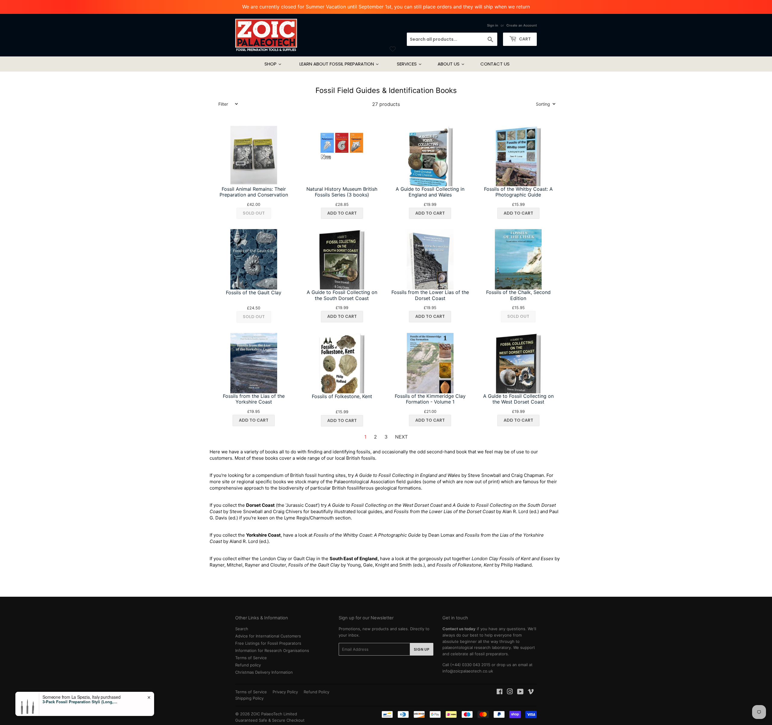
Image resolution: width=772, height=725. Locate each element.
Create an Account (521, 25)
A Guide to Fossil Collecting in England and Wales (430, 192)
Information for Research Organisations (272, 650)
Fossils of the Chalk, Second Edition (518, 295)
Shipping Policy (249, 698)
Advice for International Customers (268, 636)
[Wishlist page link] (393, 49)
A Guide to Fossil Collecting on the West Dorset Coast (518, 399)
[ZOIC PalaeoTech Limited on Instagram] (510, 692)
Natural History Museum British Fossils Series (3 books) (341, 192)
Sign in (492, 25)
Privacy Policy (285, 691)
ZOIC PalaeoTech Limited (274, 713)
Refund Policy (316, 691)
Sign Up (421, 649)
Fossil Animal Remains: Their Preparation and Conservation (254, 192)
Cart (524, 39)
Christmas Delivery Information (264, 672)
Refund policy (248, 665)
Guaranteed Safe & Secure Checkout (270, 720)
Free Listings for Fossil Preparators (268, 643)
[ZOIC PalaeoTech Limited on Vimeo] (531, 692)
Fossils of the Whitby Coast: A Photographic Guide (518, 192)
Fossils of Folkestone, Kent (342, 396)
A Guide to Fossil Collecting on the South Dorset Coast (342, 295)
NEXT (401, 437)
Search (241, 628)
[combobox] (452, 39)
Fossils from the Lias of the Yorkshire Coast (254, 399)
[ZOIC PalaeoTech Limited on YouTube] (520, 692)
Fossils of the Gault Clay (253, 292)
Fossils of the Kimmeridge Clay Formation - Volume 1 (430, 399)
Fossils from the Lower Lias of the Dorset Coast (430, 295)
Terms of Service (251, 657)
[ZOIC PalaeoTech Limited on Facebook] (499, 692)
